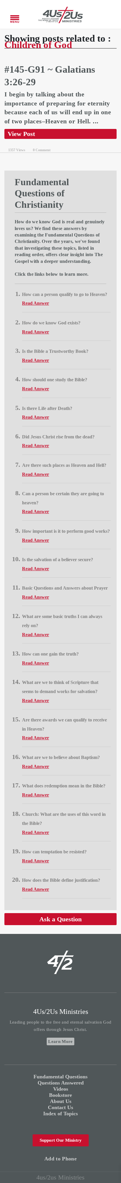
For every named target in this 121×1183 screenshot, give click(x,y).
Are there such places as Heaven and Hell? (64, 465)
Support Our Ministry (61, 1140)
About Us (60, 1101)
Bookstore (60, 1095)
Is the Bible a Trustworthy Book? (55, 351)
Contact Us (60, 1107)
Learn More (60, 1041)
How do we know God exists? (51, 322)
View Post (21, 133)
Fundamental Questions (60, 1077)
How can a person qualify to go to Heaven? (64, 294)
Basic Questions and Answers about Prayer (65, 587)
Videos (60, 1089)
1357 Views (16, 150)
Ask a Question (60, 919)
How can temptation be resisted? (54, 851)
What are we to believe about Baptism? (61, 757)
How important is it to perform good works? (66, 531)
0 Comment (42, 150)
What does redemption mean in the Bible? (63, 785)
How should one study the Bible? (54, 379)
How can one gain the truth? (50, 653)
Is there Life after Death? (47, 408)
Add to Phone (60, 1159)
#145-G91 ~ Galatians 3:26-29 (49, 75)
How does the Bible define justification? (61, 880)
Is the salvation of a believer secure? (57, 559)
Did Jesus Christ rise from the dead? (58, 436)
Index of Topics (60, 1113)
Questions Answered (61, 1083)
